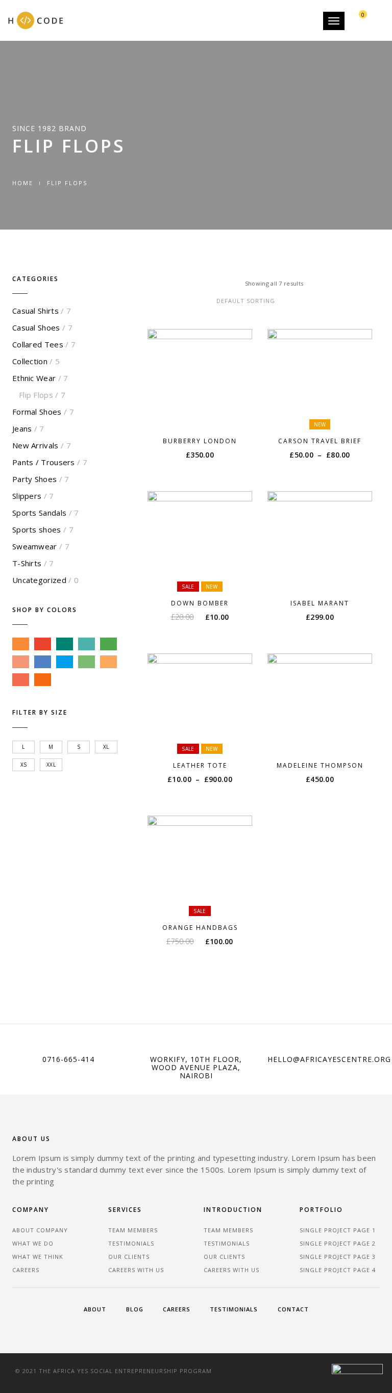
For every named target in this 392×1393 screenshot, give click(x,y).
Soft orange (108, 661)
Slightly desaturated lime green (86, 661)
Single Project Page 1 (338, 1230)
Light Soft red (20, 661)
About (95, 1309)
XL (106, 746)
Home (22, 183)
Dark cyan (64, 644)
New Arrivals (35, 445)
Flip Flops (36, 395)
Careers (25, 1270)
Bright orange (20, 644)
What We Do (33, 1243)
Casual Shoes (36, 327)
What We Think (37, 1256)
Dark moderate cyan (86, 644)
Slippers (26, 496)
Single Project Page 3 (338, 1256)
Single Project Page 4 (338, 1270)
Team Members (133, 1230)
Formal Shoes (37, 412)
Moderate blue (42, 661)
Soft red (20, 679)
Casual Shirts (35, 311)
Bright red (42, 644)
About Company (40, 1230)
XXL (51, 764)
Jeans (22, 428)
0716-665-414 (68, 1059)
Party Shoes (34, 479)
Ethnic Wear (34, 378)
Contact (293, 1309)
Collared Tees (37, 344)
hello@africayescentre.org (329, 1059)
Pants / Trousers (43, 462)
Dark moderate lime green (108, 644)
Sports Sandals (39, 513)
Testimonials (131, 1243)
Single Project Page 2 (338, 1243)
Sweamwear (34, 546)
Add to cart (205, 414)
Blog (134, 1309)
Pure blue (64, 661)
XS (23, 764)
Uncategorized (39, 580)
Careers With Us (136, 1270)
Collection (29, 361)
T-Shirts (26, 563)
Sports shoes (36, 529)
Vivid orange (42, 679)
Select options (324, 414)
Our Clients (129, 1256)
